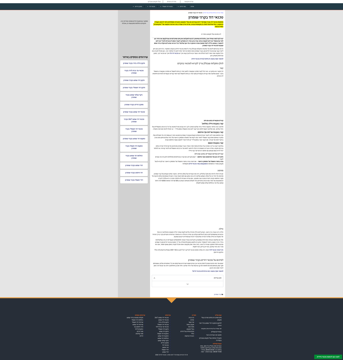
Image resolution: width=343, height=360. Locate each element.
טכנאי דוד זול (174, 53)
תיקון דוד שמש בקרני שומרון (134, 80)
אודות (192, 6)
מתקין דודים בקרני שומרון (134, 104)
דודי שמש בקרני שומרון (134, 165)
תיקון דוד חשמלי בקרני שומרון (134, 87)
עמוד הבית (220, 13)
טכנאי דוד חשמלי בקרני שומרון (134, 130)
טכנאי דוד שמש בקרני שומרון (134, 112)
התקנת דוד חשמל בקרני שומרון (134, 147)
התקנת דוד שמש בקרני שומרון (134, 138)
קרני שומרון (218, 294)
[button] (154, 278)
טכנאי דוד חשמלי (167, 6)
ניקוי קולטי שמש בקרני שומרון (134, 96)
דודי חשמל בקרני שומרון (134, 180)
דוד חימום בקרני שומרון (134, 172)
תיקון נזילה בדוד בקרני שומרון (134, 63)
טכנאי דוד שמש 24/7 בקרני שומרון (134, 120)
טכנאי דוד (152, 6)
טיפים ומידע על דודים (209, 13)
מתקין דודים (138, 6)
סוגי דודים (183, 6)
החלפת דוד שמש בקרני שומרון (134, 156)
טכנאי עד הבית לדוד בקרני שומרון (134, 71)
